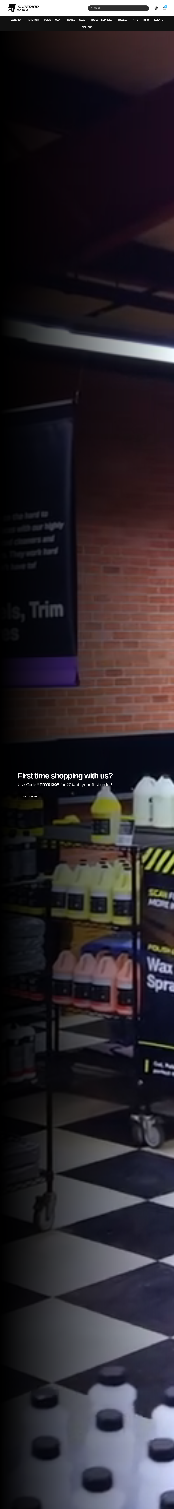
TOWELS (122, 20)
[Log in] (156, 8)
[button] (164, 8)
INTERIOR (33, 20)
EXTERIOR (16, 20)
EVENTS (158, 20)
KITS (135, 20)
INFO (146, 20)
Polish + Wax (52, 20)
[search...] (118, 8)
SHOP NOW (30, 796)
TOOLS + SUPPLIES (101, 20)
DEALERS (87, 27)
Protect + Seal (75, 20)
